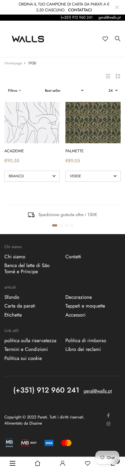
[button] (55, 225)
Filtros (12, 90)
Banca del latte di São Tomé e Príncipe (27, 268)
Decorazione (78, 297)
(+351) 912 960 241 (77, 17)
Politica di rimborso (85, 340)
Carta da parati (19, 306)
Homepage (13, 63)
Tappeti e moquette (85, 306)
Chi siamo (14, 256)
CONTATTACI (80, 10)
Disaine (35, 423)
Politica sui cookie (23, 358)
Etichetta (13, 315)
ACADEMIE (14, 151)
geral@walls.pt (109, 17)
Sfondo (11, 297)
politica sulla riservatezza (30, 340)
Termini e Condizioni (26, 349)
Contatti (73, 256)
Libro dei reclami (83, 349)
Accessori (75, 315)
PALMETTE (74, 151)
